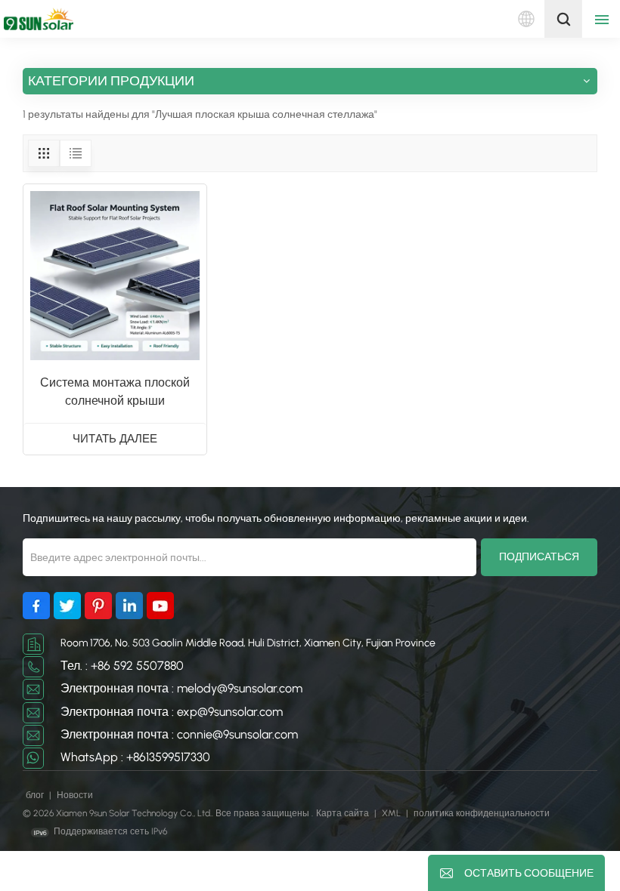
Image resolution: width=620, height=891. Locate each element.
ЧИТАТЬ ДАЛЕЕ (115, 439)
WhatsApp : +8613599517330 (135, 757)
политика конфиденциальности (482, 813)
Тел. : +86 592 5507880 (122, 665)
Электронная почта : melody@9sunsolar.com (181, 688)
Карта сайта (343, 813)
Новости (75, 795)
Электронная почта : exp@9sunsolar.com (171, 711)
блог (36, 795)
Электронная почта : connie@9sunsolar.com (179, 734)
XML (391, 813)
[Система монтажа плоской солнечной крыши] (115, 275)
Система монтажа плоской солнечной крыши (115, 391)
